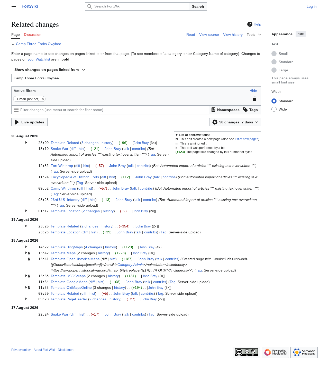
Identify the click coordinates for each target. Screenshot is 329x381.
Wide (283, 109)
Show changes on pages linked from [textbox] (46, 69)
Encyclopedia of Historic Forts (75, 177)
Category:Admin (130, 265)
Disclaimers (66, 350)
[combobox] (49, 70)
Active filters (25, 91)
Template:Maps (63, 253)
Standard (286, 62)
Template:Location (65, 211)
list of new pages (246, 139)
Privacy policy (21, 350)
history (107, 143)
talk (126, 149)
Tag (152, 154)
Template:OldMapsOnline (71, 287)
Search (198, 6)
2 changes (91, 211)
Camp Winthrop (63, 188)
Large (283, 70)
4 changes (93, 247)
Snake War (59, 149)
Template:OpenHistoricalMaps (75, 259)
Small (283, 53)
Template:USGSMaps (68, 276)
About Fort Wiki (44, 350)
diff (73, 149)
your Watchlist (39, 59)
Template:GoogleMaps (69, 282)
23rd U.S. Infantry (65, 200)
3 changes (89, 143)
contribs (138, 149)
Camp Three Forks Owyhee (38, 44)
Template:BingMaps (67, 247)
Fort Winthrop (62, 166)
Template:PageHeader (69, 299)
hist (81, 149)
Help (257, 24)
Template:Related (65, 143)
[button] (14, 6)
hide (301, 34)
